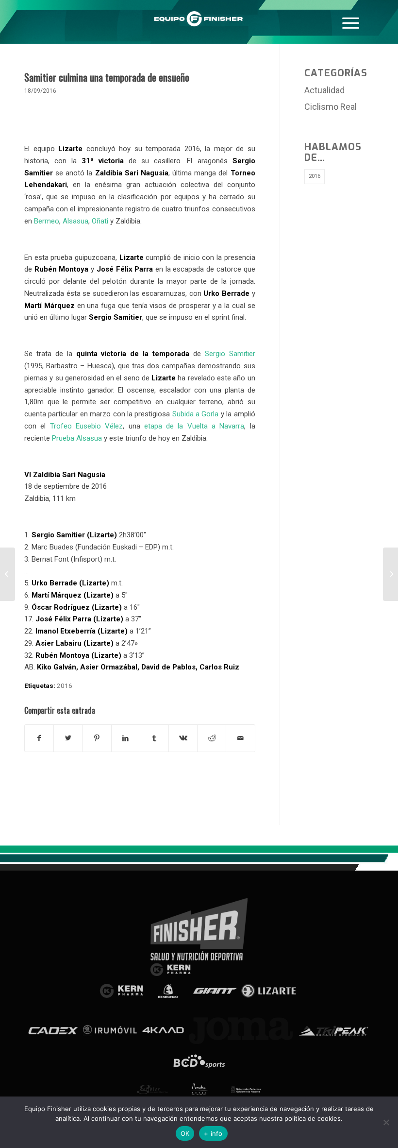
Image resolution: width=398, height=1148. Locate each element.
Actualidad (324, 90)
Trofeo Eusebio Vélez (86, 426)
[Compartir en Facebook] (39, 738)
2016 (64, 685)
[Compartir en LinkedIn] (126, 738)
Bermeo (46, 221)
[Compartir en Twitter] (68, 738)
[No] (386, 1122)
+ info (213, 1133)
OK (185, 1133)
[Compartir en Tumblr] (154, 738)
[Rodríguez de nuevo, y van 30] (7, 574)
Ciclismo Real (330, 107)
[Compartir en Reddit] (212, 738)
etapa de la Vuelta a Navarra (194, 426)
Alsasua (75, 221)
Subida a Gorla (195, 414)
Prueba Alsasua (77, 438)
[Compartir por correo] (240, 738)
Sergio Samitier (230, 353)
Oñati (100, 221)
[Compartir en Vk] (183, 738)
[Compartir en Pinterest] (97, 738)
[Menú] (351, 22)
